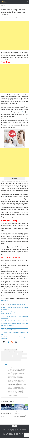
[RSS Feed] (12, 434)
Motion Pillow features (17, 355)
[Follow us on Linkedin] (20, 434)
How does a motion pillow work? (7, 351)
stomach (23, 247)
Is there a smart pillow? (18, 351)
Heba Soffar (5, 17)
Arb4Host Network (17, 430)
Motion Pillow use (24, 358)
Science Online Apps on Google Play (18, 304)
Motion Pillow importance (6, 358)
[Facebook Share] (2, 342)
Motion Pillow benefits (22, 353)
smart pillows (12, 360)
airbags (6, 349)
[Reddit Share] (12, 342)
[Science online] (4, 434)
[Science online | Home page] (5, 2)
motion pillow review (15, 358)
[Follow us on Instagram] (22, 434)
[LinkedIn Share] (7, 342)
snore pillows (18, 360)
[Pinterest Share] (10, 342)
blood (18, 234)
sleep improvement (5, 360)
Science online (4, 300)
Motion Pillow (4, 353)
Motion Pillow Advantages (12, 353)
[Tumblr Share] (15, 342)
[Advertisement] (14, 35)
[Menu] (27, 2)
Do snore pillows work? (12, 349)
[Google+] (14, 434)
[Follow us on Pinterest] (17, 434)
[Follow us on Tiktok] (25, 434)
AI (10, 94)
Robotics (3, 5)
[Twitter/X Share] (4, 342)
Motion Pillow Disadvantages (7, 355)
